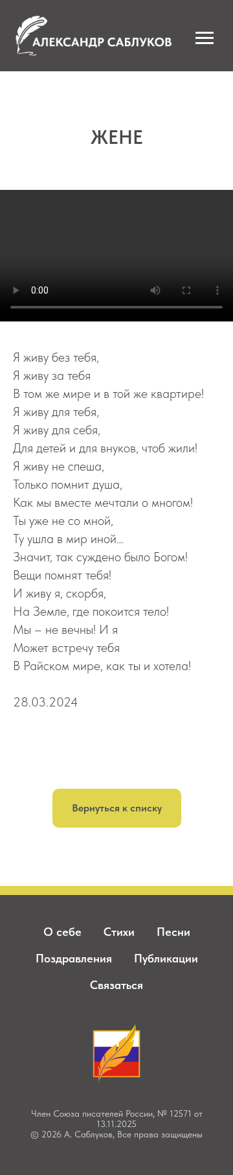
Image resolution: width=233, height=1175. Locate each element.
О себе (62, 931)
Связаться (116, 985)
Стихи (119, 931)
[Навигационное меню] (204, 38)
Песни (173, 931)
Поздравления (74, 958)
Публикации (166, 958)
